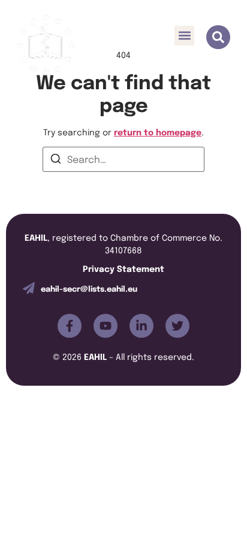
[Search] (55, 160)
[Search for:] (123, 159)
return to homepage (157, 131)
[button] (184, 36)
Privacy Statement (123, 268)
